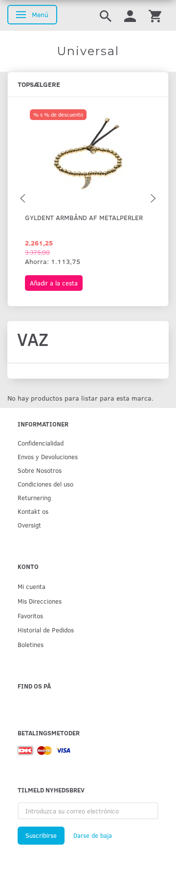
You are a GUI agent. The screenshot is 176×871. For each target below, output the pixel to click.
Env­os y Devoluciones (48, 456)
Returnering (34, 497)
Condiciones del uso (45, 484)
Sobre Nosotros (40, 470)
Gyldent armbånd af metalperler (84, 217)
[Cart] (155, 15)
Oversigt (29, 525)
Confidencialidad (41, 443)
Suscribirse (41, 835)
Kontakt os (33, 511)
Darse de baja (92, 835)
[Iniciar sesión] (130, 15)
